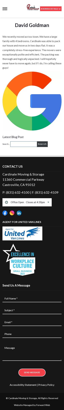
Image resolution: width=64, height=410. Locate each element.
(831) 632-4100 (18, 192)
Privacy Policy (46, 384)
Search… (6, 144)
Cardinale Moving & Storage (23, 174)
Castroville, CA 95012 (18, 185)
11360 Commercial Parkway (23, 179)
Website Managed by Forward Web (32, 405)
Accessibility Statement (23, 384)
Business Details (50, 9)
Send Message (32, 372)
